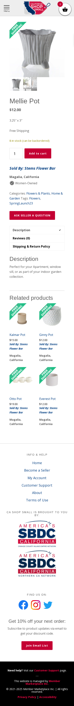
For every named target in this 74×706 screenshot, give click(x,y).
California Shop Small (37, 8)
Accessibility (48, 697)
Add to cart (38, 153)
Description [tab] (21, 230)
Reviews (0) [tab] (21, 238)
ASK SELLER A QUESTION (32, 215)
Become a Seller (37, 470)
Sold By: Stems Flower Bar (32, 168)
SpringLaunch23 (21, 203)
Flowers (34, 198)
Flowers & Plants (38, 193)
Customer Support (37, 485)
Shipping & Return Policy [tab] (31, 246)
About (37, 492)
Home (37, 463)
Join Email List (37, 645)
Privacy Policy (27, 697)
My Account (37, 478)
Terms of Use (37, 500)
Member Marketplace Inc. (43, 682)
